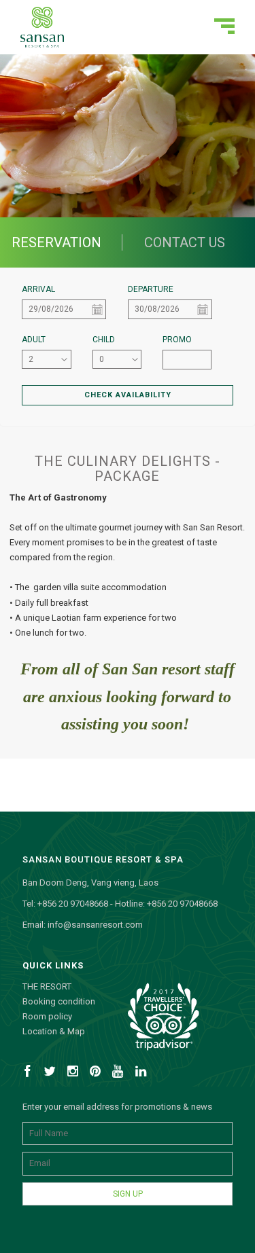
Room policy (47, 1016)
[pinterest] (98, 1074)
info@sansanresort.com (95, 925)
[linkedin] (143, 1074)
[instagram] (75, 1074)
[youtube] (120, 1074)
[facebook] (29, 1074)
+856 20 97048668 (72, 903)
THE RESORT (46, 986)
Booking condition (58, 1001)
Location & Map (53, 1031)
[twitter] (52, 1074)
